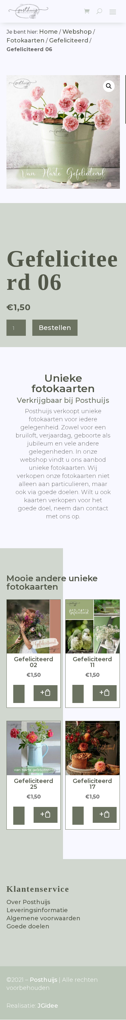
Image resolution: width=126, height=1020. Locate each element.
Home (48, 31)
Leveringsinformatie (37, 910)
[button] (109, 86)
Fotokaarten (25, 40)
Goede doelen (27, 926)
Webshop (77, 31)
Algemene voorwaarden (43, 918)
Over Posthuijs (28, 902)
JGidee (47, 1005)
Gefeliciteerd (68, 40)
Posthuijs (43, 979)
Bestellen (55, 328)
